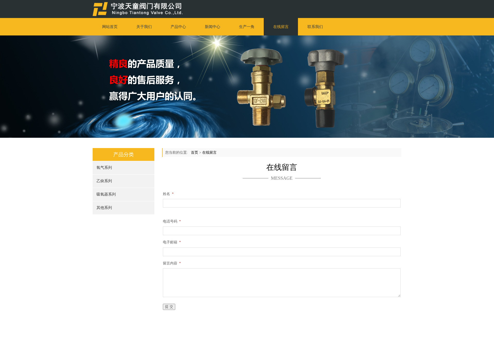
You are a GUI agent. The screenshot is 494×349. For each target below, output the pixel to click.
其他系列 (104, 208)
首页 (194, 152)
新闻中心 (212, 27)
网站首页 (110, 27)
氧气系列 (104, 168)
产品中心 (178, 27)
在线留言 (281, 27)
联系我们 (315, 27)
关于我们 (144, 27)
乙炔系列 (104, 181)
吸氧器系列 (106, 194)
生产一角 (246, 27)
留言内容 (172, 263)
